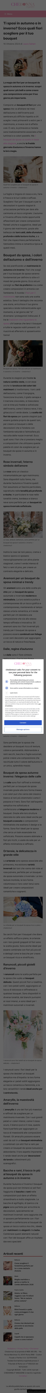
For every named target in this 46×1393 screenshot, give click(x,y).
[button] (23, 692)
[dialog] (23, 696)
